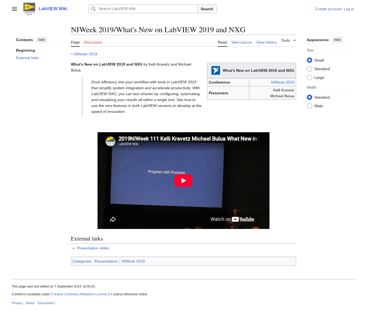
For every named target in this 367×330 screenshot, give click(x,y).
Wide (318, 105)
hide (41, 40)
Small (319, 60)
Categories (82, 261)
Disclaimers (46, 303)
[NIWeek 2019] (215, 70)
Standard (322, 68)
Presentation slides (93, 248)
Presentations (106, 261)
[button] (14, 9)
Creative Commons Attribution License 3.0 (81, 294)
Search (207, 9)
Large (319, 77)
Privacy (17, 303)
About (30, 303)
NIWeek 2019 (85, 54)
